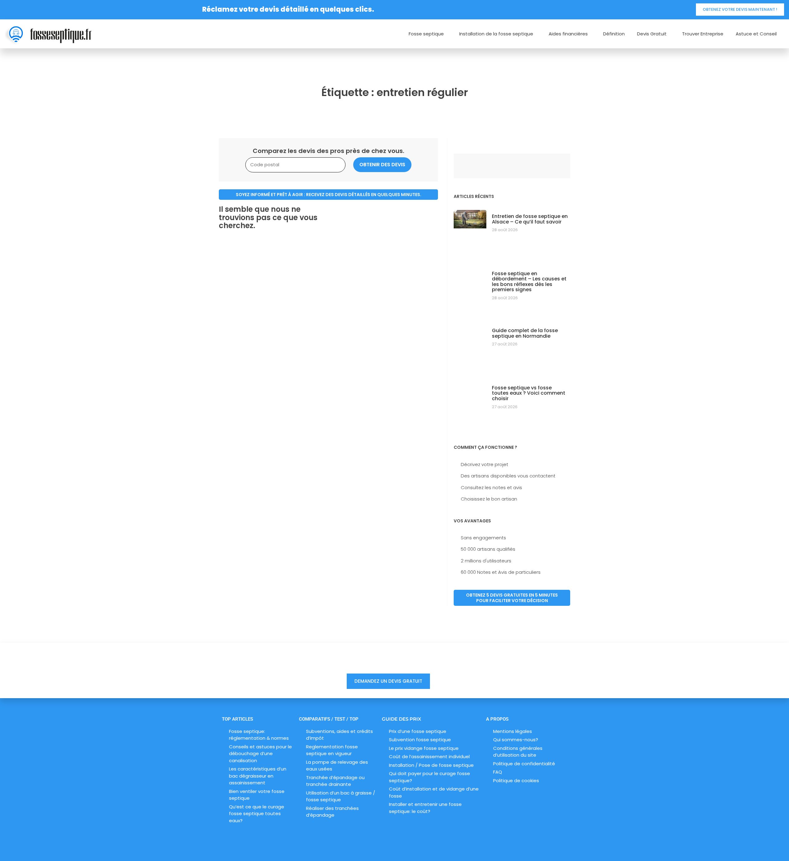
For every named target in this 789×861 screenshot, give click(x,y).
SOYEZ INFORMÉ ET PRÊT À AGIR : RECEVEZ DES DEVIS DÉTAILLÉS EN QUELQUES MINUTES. (328, 194)
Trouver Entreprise (702, 34)
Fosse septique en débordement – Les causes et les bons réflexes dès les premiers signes (529, 281)
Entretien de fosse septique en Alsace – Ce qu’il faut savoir (530, 219)
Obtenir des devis (382, 164)
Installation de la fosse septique (496, 34)
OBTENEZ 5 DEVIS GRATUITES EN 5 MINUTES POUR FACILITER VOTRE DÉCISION (512, 598)
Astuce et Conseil (756, 34)
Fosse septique (426, 34)
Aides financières (568, 34)
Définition (614, 34)
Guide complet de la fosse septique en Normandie (525, 333)
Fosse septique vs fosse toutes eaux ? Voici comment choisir (528, 393)
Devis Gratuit (652, 34)
